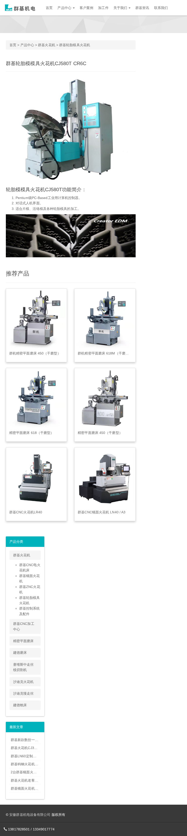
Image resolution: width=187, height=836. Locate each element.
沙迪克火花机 (23, 682)
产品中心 (64, 8)
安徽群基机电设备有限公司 (29, 815)
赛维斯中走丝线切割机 (23, 667)
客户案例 (86, 8)
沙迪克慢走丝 (23, 693)
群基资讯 (142, 8)
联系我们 (161, 8)
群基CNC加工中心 (23, 626)
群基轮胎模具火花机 (74, 45)
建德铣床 (20, 705)
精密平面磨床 (23, 641)
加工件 (103, 8)
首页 (49, 8)
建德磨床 (20, 653)
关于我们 (120, 8)
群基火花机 (46, 45)
